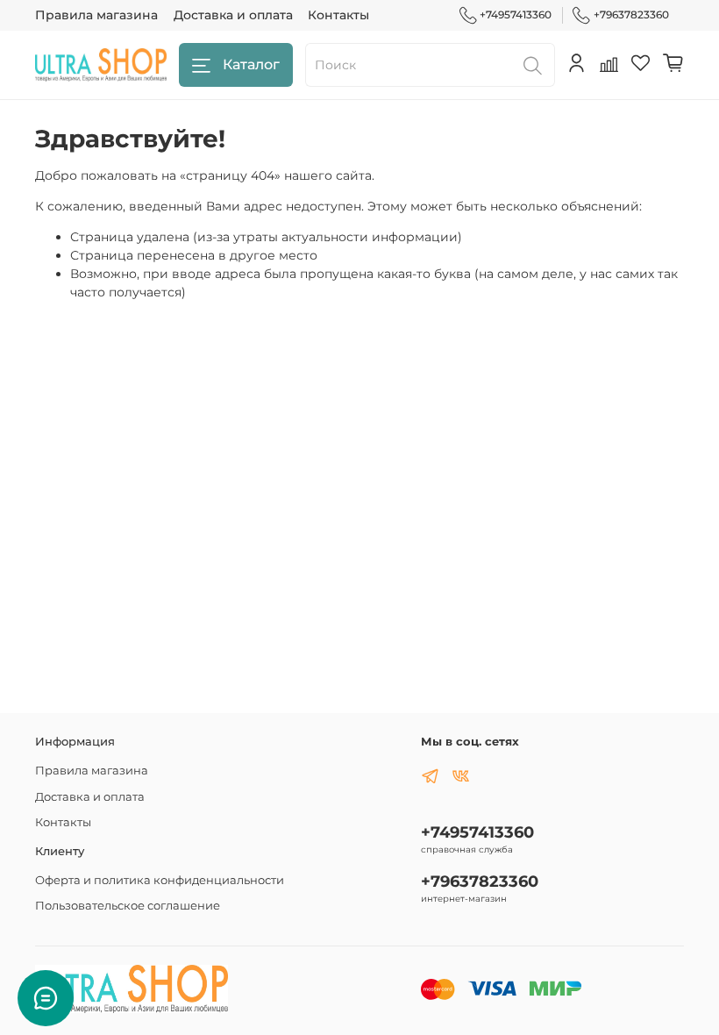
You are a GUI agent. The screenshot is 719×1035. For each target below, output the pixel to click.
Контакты (338, 15)
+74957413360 (516, 14)
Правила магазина (96, 15)
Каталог (251, 64)
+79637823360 (631, 14)
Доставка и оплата (233, 15)
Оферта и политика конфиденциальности (159, 880)
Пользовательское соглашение (127, 905)
